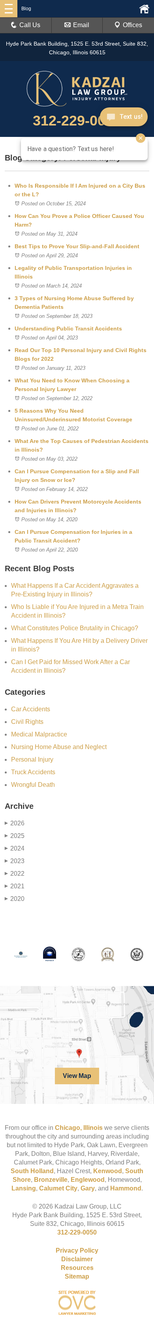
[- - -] (8, 8)
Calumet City (58, 1188)
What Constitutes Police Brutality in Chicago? (75, 628)
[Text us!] (124, 117)
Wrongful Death (33, 784)
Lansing (23, 1188)
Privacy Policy (77, 1250)
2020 (14, 898)
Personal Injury (32, 759)
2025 (14, 835)
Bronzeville (51, 1179)
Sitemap (77, 1276)
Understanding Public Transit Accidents (68, 328)
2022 (14, 873)
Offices (132, 25)
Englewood (88, 1179)
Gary (88, 1188)
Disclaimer (77, 1259)
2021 (14, 886)
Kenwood (107, 1171)
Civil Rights (27, 721)
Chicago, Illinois (79, 1127)
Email (81, 25)
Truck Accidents (33, 772)
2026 (14, 823)
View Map (77, 1075)
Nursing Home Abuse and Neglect (59, 747)
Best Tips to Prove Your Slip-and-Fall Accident (77, 246)
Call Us (29, 25)
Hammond (125, 1188)
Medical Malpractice (39, 734)
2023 (14, 861)
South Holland (32, 1171)
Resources (77, 1267)
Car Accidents (30, 709)
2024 (14, 848)
